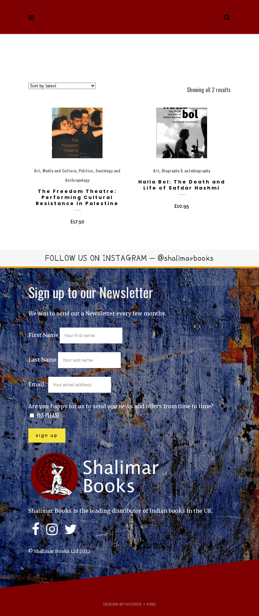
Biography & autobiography (186, 170)
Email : (38, 384)
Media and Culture (59, 170)
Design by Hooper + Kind (129, 604)
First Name (43, 335)
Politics (86, 170)
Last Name (42, 359)
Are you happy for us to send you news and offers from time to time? (120, 406)
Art (37, 170)
